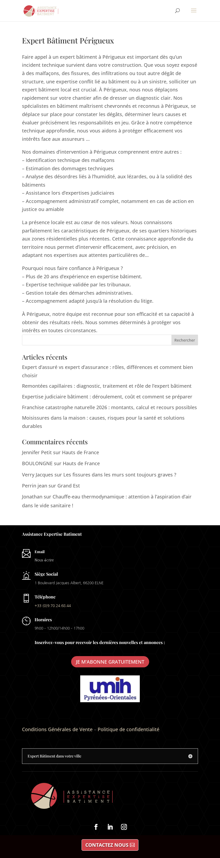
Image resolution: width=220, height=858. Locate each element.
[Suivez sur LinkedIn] (110, 827)
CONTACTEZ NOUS (107, 845)
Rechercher (184, 340)
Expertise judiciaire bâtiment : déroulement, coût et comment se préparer (107, 396)
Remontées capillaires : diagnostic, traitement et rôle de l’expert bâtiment (107, 386)
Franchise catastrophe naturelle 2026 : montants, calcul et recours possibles (109, 407)
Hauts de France (80, 452)
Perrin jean (34, 485)
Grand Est (68, 485)
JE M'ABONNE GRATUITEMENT (110, 662)
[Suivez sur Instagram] (124, 827)
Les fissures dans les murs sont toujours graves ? (119, 474)
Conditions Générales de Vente (57, 729)
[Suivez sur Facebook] (96, 827)
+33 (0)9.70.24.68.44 (53, 606)
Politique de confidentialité (128, 729)
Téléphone (45, 597)
